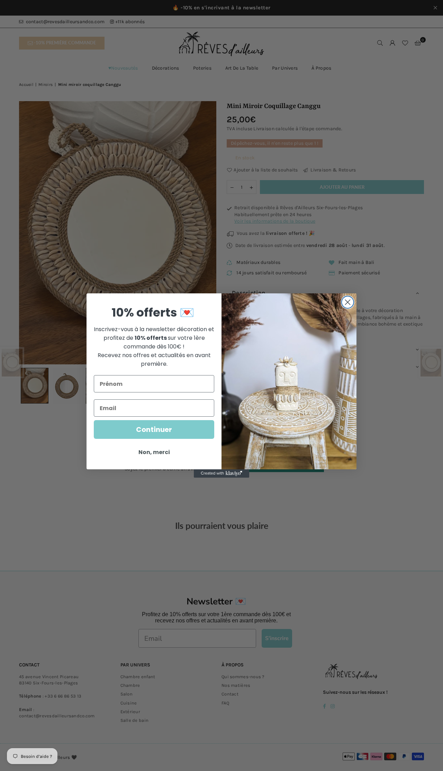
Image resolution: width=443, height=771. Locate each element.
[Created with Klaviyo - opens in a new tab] (221, 473)
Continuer (154, 429)
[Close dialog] (348, 302)
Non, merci (154, 452)
